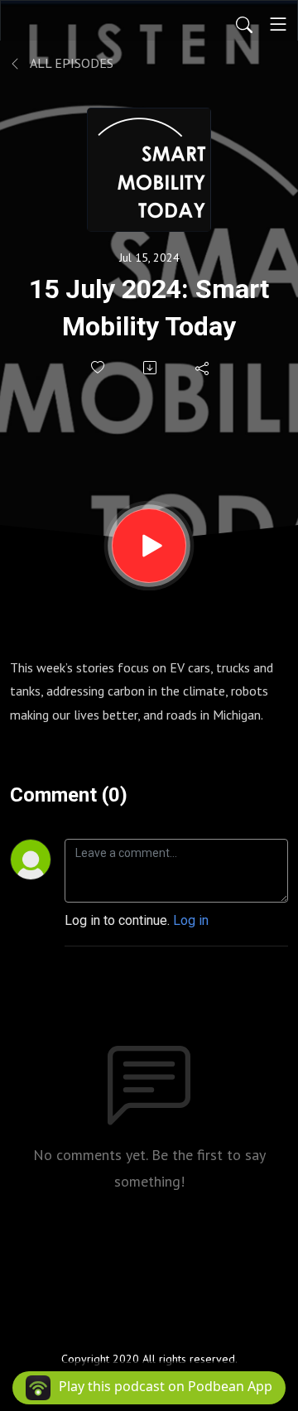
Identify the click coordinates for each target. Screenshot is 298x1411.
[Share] (203, 368)
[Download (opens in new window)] (151, 367)
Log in (191, 920)
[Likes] (98, 367)
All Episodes (70, 63)
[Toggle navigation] (278, 24)
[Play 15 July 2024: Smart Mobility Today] (149, 545)
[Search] (244, 24)
